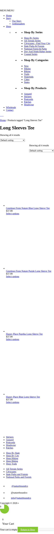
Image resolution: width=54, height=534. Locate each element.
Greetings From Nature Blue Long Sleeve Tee (28, 208)
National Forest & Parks (35, 49)
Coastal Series (30, 54)
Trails (26, 74)
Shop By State (13, 453)
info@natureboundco (21, 498)
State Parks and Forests (17, 474)
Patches (27, 102)
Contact (9, 110)
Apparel (28, 94)
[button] (7, 10)
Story (8, 18)
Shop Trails (11, 464)
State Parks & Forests (34, 46)
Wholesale (11, 107)
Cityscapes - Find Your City (37, 43)
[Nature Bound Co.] (12, 7)
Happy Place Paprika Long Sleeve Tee (24, 334)
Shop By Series (31, 38)
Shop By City (12, 455)
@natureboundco (20, 486)
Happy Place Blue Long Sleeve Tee (23, 397)
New (26, 66)
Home (9, 15)
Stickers (28, 96)
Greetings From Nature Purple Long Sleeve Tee (28, 271)
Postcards (28, 99)
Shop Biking (12, 461)
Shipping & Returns (29, 503)
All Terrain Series (32, 40)
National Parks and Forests (18, 477)
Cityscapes (11, 471)
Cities (26, 79)
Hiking (27, 68)
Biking (27, 71)
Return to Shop (28, 529)
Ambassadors (18, 23)
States (27, 82)
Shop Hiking (12, 458)
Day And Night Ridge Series (37, 51)
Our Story (16, 21)
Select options (12, 213)
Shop (8, 26)
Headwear (29, 104)
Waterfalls (28, 77)
